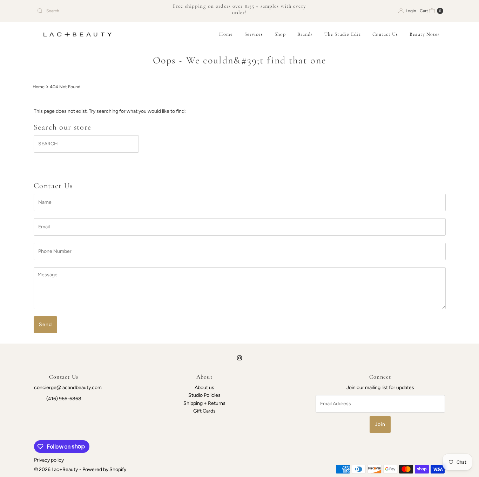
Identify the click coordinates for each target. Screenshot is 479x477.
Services (253, 34)
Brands (305, 34)
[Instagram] (239, 358)
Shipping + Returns (204, 403)
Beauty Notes (425, 34)
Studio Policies (204, 396)
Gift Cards (204, 411)
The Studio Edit (342, 34)
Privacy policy (49, 460)
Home (226, 34)
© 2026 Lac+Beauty (56, 469)
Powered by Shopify (104, 469)
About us (204, 387)
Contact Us (385, 34)
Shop (280, 34)
